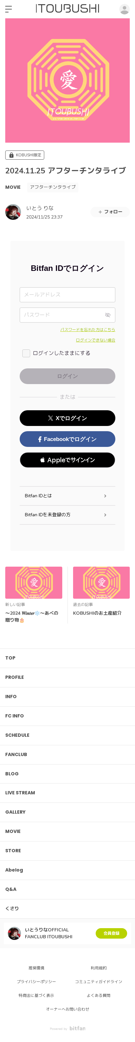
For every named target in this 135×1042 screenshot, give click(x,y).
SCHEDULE (17, 735)
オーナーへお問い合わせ (67, 1009)
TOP (10, 658)
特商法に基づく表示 (36, 995)
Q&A (10, 889)
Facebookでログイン (70, 439)
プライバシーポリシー (36, 981)
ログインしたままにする (61, 353)
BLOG (12, 773)
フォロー (113, 212)
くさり (12, 908)
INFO (11, 696)
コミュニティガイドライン (98, 981)
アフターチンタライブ (53, 187)
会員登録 (111, 933)
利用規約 (98, 968)
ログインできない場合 (95, 340)
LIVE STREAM (20, 792)
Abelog (14, 870)
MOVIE (13, 187)
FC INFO (14, 716)
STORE (13, 850)
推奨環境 (36, 968)
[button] (67, 460)
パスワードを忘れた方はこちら (87, 329)
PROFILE (14, 677)
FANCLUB (16, 754)
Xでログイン (71, 418)
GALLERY (15, 812)
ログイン (124, 9)
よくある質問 (98, 995)
